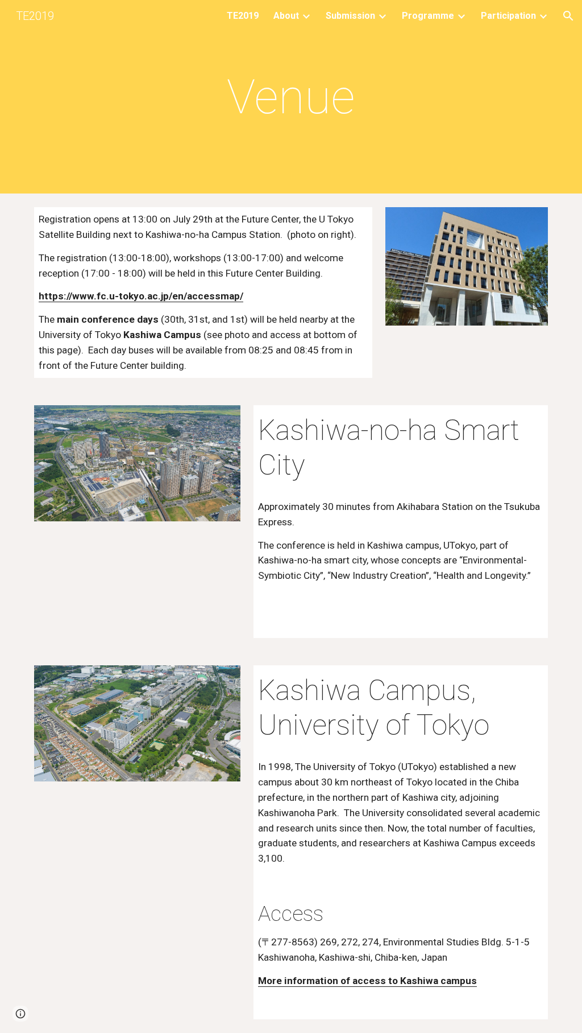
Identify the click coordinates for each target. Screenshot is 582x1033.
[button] (568, 16)
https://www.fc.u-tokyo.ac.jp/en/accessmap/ (141, 296)
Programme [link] (428, 15)
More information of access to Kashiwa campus (367, 980)
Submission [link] (350, 15)
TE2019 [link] (243, 15)
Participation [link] (508, 15)
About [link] (286, 15)
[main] (291, 97)
